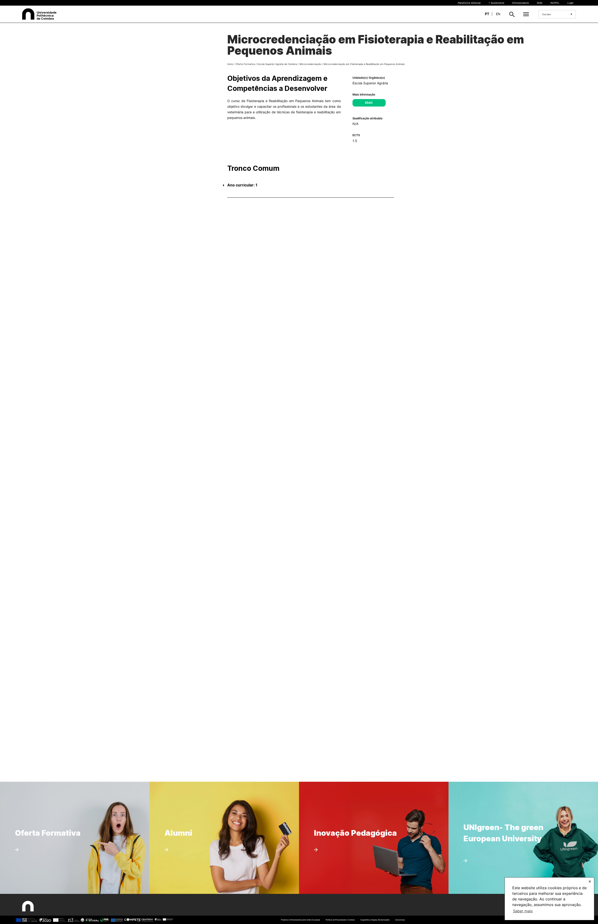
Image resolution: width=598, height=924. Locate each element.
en (498, 14)
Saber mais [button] (523, 911)
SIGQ (539, 2)
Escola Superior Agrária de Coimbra (277, 64)
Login (570, 2)
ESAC (369, 102)
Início (230, 64)
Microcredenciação (310, 64)
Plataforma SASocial (469, 2)
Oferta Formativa (245, 64)
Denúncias (400, 920)
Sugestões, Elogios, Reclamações (375, 920)
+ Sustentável (496, 2)
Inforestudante (520, 2)
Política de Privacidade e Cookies (340, 920)
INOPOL (554, 2)
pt (487, 14)
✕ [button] (589, 881)
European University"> (495, 812)
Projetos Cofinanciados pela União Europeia (300, 920)
